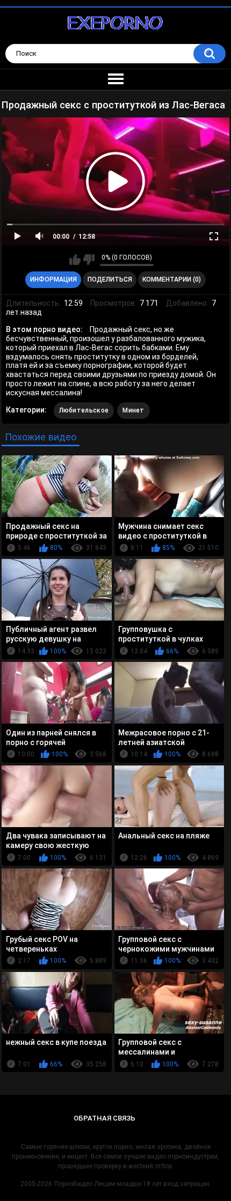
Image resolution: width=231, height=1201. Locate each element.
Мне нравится (75, 259)
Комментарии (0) (171, 279)
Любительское (84, 410)
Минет (133, 410)
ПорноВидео (73, 1184)
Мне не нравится (89, 259)
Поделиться (110, 279)
